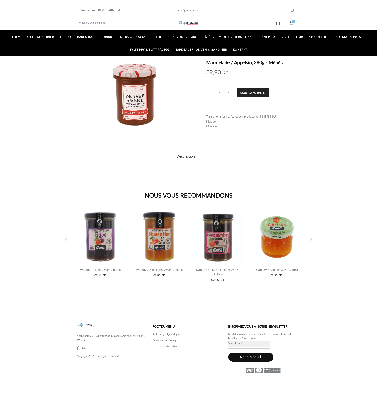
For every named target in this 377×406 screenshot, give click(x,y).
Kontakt (240, 49)
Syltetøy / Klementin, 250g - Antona (159, 269)
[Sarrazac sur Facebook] (286, 10)
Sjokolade (318, 36)
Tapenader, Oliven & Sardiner (201, 49)
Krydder (159, 36)
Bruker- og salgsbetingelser (167, 334)
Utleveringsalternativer (165, 346)
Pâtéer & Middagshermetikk (227, 36)
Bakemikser (87, 36)
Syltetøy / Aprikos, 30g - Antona (277, 269)
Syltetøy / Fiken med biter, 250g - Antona (218, 272)
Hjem (16, 36)
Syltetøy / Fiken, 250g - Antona (100, 269)
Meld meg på (250, 357)
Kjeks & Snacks (133, 36)
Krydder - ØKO (185, 36)
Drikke (108, 36)
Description (186, 156)
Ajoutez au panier (253, 92)
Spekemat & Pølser (349, 36)
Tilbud (65, 36)
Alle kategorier (40, 36)
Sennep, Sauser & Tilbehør (280, 36)
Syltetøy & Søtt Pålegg (150, 49)
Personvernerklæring (164, 340)
